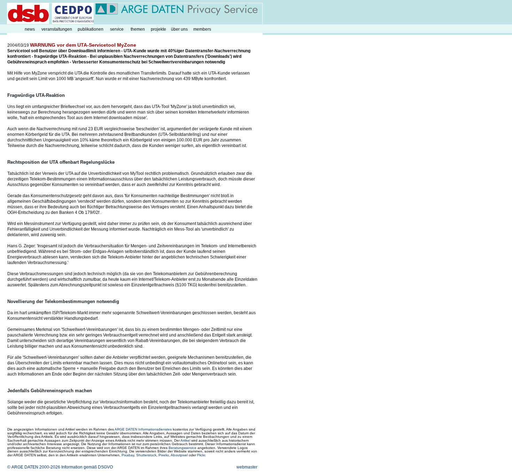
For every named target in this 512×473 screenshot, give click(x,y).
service (117, 29)
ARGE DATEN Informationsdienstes (143, 429)
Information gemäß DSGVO (87, 467)
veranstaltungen (56, 29)
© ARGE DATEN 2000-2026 (33, 467)
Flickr (201, 455)
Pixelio (163, 455)
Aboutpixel (179, 455)
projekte (158, 29)
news (30, 29)
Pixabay (128, 455)
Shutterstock (146, 455)
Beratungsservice (182, 448)
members (202, 29)
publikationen (90, 29)
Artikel (185, 440)
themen (138, 29)
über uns (179, 29)
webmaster (246, 467)
